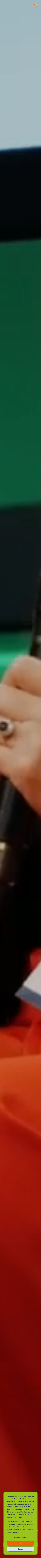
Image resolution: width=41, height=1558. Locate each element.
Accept (20, 1543)
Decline (20, 1549)
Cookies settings (20, 1537)
